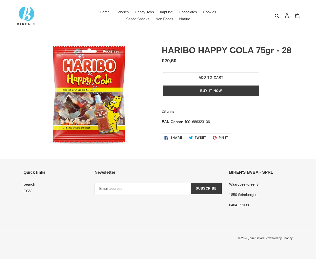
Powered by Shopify (279, 238)
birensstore (257, 238)
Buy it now (211, 91)
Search (29, 184)
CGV (27, 191)
